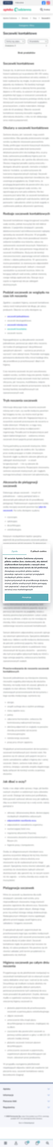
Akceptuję (26, 597)
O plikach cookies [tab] (38, 551)
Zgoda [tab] (15, 551)
